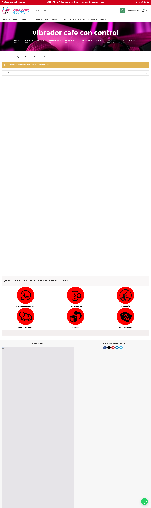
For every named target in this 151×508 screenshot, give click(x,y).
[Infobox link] (25, 297)
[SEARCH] (122, 10)
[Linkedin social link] (145, 2)
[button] (144, 501)
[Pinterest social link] (142, 2)
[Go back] (29, 33)
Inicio (3, 57)
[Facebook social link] (136, 2)
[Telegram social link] (147, 2)
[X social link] (139, 2)
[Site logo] (16, 10)
